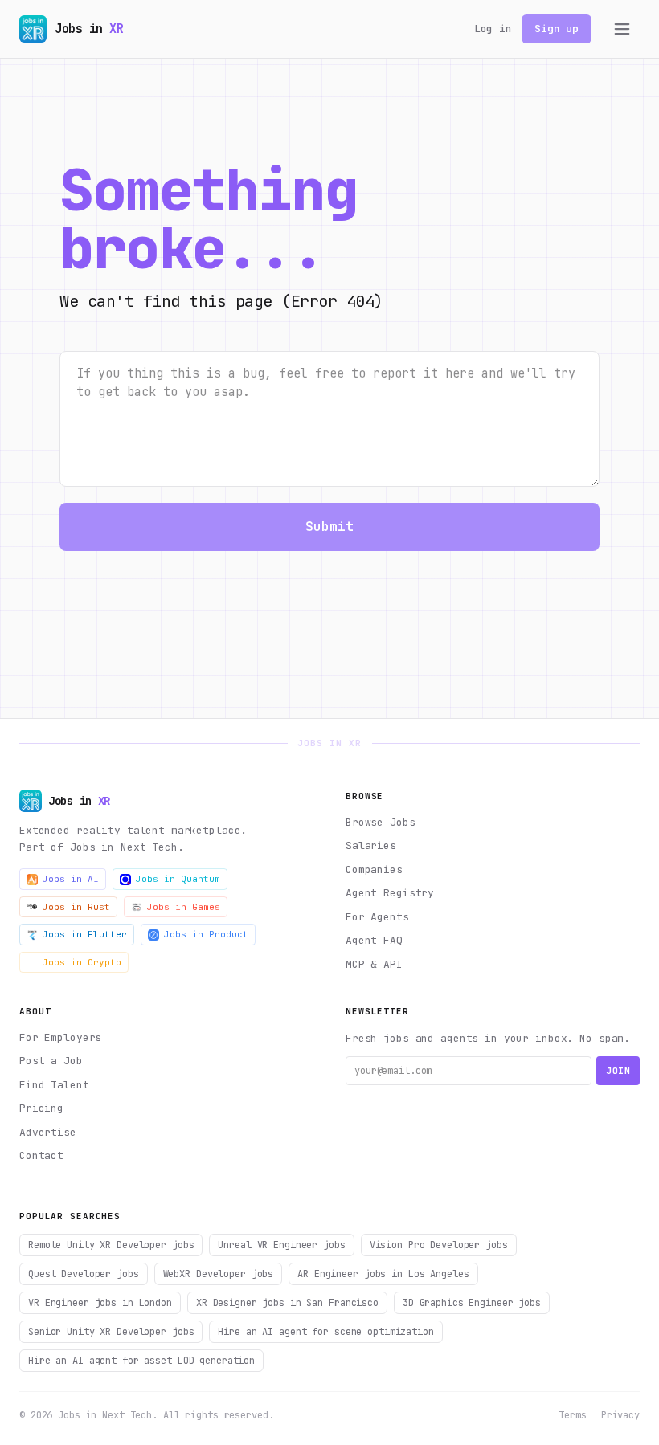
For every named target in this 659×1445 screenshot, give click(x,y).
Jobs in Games (183, 906)
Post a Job (51, 1060)
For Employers (60, 1037)
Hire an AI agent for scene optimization (325, 1331)
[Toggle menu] (622, 29)
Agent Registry (390, 893)
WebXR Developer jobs (218, 1273)
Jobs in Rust (76, 906)
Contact (41, 1155)
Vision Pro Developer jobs (439, 1245)
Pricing (41, 1108)
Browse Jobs (380, 822)
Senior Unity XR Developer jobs (111, 1331)
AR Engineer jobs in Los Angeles (383, 1273)
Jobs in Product (206, 934)
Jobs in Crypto (82, 962)
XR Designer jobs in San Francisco (287, 1302)
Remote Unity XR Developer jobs (111, 1245)
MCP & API (374, 964)
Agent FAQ (374, 940)
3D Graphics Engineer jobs (472, 1302)
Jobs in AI (71, 878)
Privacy (620, 1415)
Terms (572, 1415)
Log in (493, 28)
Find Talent (54, 1085)
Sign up (556, 28)
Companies (374, 869)
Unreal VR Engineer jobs (281, 1245)
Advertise (47, 1132)
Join (618, 1070)
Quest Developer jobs (83, 1273)
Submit (329, 526)
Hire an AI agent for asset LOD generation (141, 1360)
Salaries (371, 845)
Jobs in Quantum (178, 878)
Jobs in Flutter (85, 934)
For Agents (377, 917)
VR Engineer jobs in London (100, 1302)
